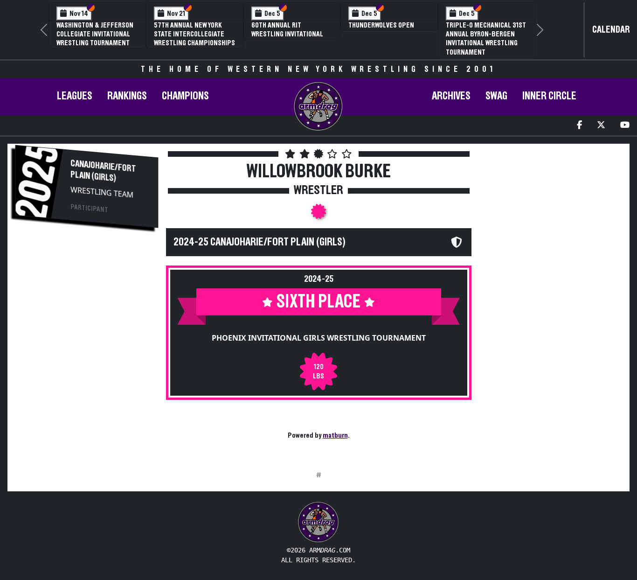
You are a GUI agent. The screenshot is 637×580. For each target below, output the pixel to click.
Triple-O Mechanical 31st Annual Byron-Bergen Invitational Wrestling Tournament (486, 38)
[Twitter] (601, 126)
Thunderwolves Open (381, 25)
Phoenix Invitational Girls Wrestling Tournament (319, 338)
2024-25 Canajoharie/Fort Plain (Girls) (259, 242)
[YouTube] (625, 126)
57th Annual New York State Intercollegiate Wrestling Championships (194, 34)
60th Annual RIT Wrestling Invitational (287, 29)
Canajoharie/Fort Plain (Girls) (103, 171)
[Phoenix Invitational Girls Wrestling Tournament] (318, 214)
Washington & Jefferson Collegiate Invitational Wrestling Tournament (94, 34)
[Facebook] (579, 126)
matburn (335, 435)
